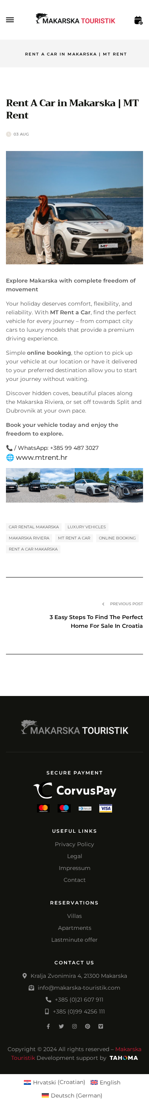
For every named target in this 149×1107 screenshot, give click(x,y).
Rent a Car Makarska (33, 549)
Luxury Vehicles (87, 527)
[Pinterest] (87, 1026)
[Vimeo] (100, 1026)
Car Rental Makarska (34, 527)
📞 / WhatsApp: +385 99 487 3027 (52, 447)
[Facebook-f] (48, 1026)
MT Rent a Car (74, 538)
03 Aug (21, 134)
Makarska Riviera (29, 538)
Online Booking (117, 538)
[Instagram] (74, 1026)
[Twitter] (61, 1026)
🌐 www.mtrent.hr (37, 457)
